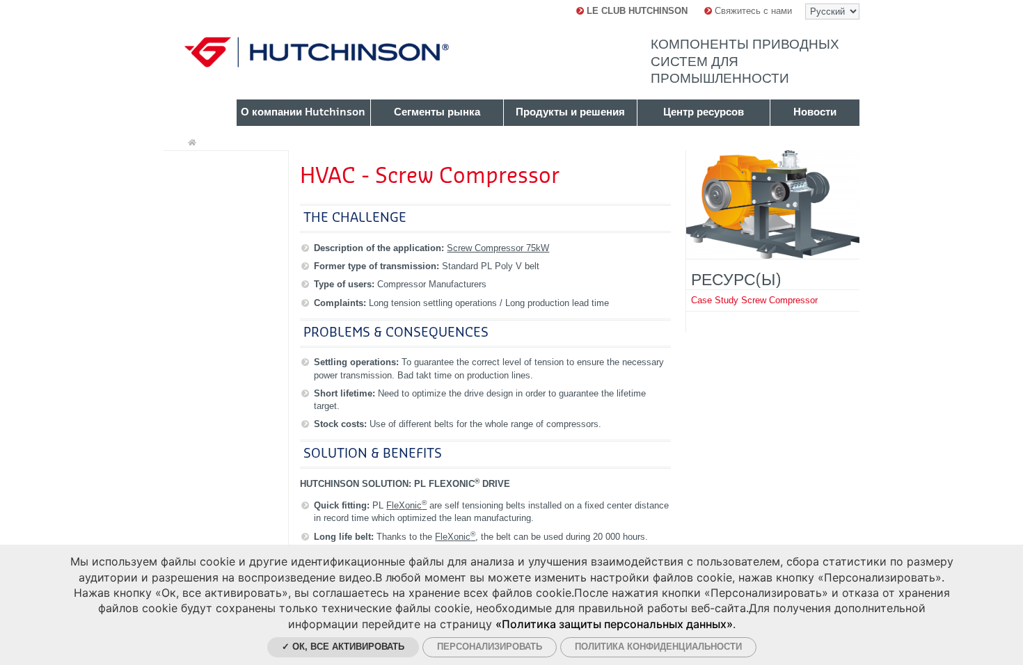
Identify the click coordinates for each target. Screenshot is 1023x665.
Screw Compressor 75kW (498, 248)
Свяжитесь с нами (752, 11)
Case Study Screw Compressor (754, 300)
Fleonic (406, 505)
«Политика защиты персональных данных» (614, 624)
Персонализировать (489, 646)
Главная (192, 143)
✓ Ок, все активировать (343, 646)
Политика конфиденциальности (658, 646)
